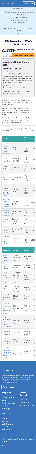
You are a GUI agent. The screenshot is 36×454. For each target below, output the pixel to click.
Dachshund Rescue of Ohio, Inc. (6, 213)
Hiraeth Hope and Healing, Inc (6, 297)
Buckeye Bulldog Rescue (5, 230)
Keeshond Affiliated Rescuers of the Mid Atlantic (5, 190)
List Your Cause (24, 400)
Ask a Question (8, 387)
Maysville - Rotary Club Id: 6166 (24, 131)
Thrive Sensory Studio (5, 258)
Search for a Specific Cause (23, 55)
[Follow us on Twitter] (2, 445)
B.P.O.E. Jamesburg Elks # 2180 (6, 341)
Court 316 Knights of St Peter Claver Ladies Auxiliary (6, 352)
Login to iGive (28, 3)
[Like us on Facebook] (4, 445)
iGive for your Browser (8, 403)
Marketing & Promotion (26, 405)
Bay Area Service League (5, 288)
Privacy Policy (6, 427)
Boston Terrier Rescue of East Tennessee (6, 277)
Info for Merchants (7, 424)
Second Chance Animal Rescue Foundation (6, 148)
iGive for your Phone (8, 406)
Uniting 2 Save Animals (5, 266)
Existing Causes (24, 402)
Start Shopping (6, 409)
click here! (17, 93)
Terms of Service (6, 430)
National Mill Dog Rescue (5, 221)
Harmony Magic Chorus (5, 168)
